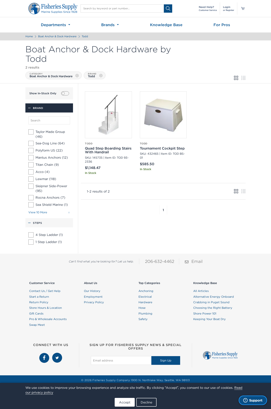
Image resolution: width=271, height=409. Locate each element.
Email (197, 261)
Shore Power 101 (204, 313)
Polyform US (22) (49, 150)
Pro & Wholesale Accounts (48, 319)
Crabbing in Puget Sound (211, 302)
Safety (143, 319)
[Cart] (241, 8)
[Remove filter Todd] (100, 75)
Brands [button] (108, 24)
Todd (85, 36)
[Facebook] (44, 355)
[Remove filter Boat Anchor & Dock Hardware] (77, 75)
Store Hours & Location (45, 308)
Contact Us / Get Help (45, 291)
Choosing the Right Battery (212, 308)
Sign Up (165, 360)
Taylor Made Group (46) (50, 134)
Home (29, 36)
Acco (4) (43, 172)
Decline (146, 402)
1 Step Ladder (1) (49, 242)
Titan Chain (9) (47, 165)
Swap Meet (37, 325)
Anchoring (145, 291)
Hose (142, 308)
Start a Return (39, 296)
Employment (93, 296)
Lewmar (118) (46, 179)
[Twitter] (57, 355)
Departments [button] (54, 24)
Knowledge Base (166, 24)
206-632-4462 (159, 261)
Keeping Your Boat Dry (209, 319)
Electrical (145, 296)
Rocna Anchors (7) (50, 197)
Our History (92, 291)
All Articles (201, 291)
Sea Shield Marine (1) (52, 205)
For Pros (221, 24)
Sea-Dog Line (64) (50, 143)
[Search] (168, 8)
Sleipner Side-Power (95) (51, 188)
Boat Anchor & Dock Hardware (57, 36)
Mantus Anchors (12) (52, 157)
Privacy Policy (94, 302)
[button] (159, 210)
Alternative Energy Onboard (213, 296)
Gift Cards (36, 313)
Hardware (145, 302)
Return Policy (38, 302)
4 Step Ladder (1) (49, 235)
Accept (124, 402)
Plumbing (145, 313)
